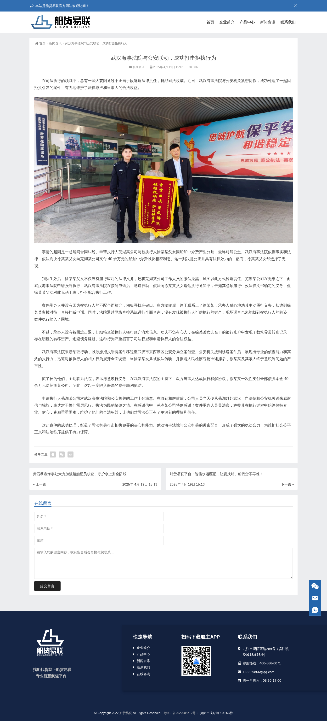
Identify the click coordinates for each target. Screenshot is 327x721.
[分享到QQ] (53, 454)
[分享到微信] (62, 454)
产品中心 (247, 22)
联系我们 (288, 22)
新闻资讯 (267, 22)
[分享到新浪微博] (70, 454)
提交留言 (47, 586)
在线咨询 (143, 674)
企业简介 (227, 22)
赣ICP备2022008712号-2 (180, 713)
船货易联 (125, 713)
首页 (210, 22)
